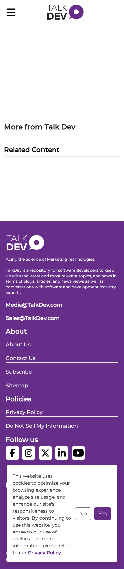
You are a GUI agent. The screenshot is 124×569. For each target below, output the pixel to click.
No (83, 513)
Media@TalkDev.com (34, 305)
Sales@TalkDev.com (33, 318)
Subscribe (19, 372)
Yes (102, 513)
